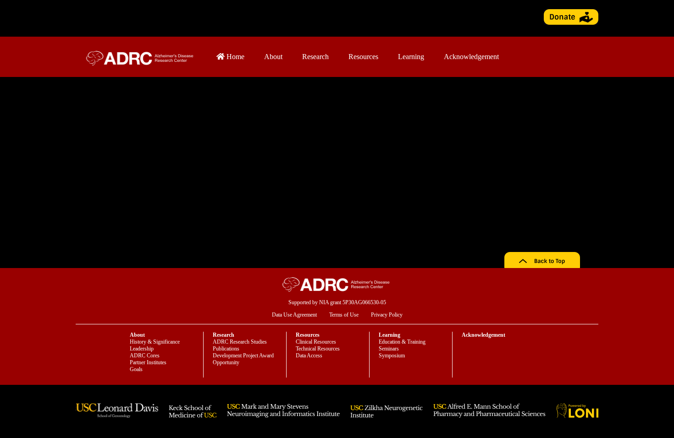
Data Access (309, 355)
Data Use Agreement (294, 315)
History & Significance (155, 342)
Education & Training (402, 342)
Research (315, 56)
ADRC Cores (145, 355)
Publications (226, 348)
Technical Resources (318, 348)
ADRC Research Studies (240, 342)
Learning (411, 56)
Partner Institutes (148, 362)
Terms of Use (344, 315)
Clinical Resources (316, 342)
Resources (363, 56)
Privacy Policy (387, 315)
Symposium (392, 355)
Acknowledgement (471, 56)
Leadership (142, 348)
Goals (136, 369)
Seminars (389, 348)
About (273, 56)
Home (234, 56)
